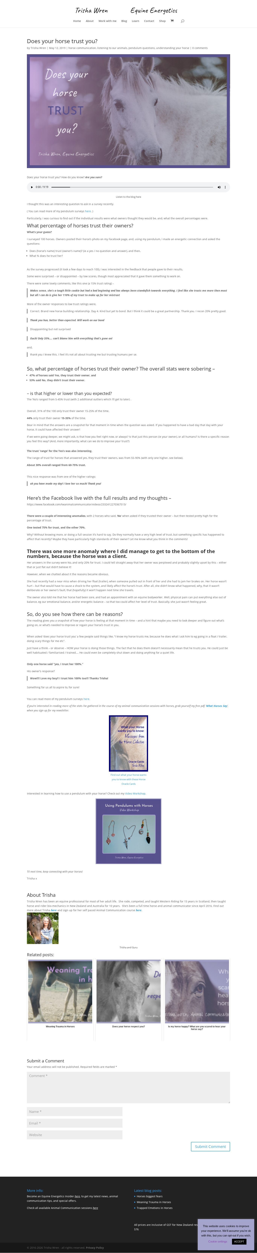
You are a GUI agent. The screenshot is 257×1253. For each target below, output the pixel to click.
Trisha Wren (38, 48)
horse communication (82, 48)
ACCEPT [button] (239, 1241)
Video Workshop (135, 793)
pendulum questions (141, 48)
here (88, 211)
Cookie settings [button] (217, 1241)
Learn (135, 21)
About (90, 21)
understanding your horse (172, 48)
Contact (149, 21)
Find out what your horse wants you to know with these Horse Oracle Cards (128, 779)
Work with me (107, 21)
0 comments (200, 48)
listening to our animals (112, 48)
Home (77, 21)
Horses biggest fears (150, 1196)
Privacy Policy (95, 1247)
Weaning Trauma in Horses (154, 1202)
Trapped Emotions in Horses (155, 1208)
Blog (124, 21)
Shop (162, 21)
